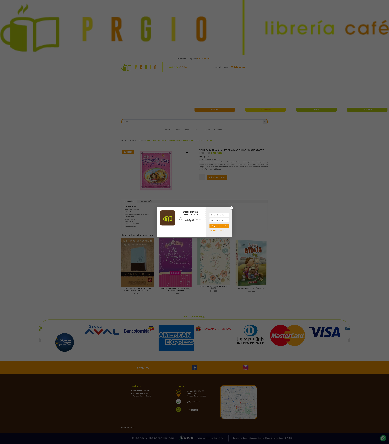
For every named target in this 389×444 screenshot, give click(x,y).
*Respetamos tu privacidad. (217, 230)
